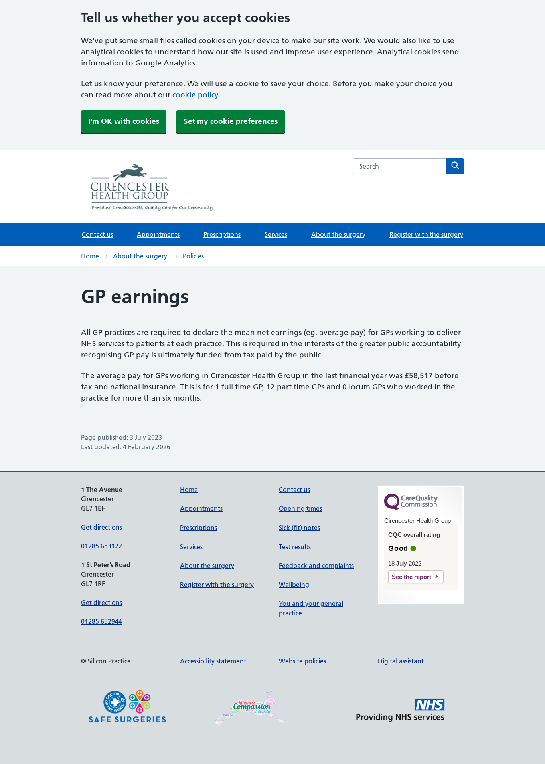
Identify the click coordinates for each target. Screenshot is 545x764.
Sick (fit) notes (299, 528)
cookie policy (195, 94)
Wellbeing (294, 585)
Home (90, 256)
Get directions (101, 527)
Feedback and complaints (316, 566)
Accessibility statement (213, 661)
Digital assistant (401, 661)
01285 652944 (101, 621)
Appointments (158, 234)
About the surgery (338, 234)
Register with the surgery (426, 234)
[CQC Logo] (411, 508)
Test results (295, 547)
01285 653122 (101, 546)
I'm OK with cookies (123, 121)
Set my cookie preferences (231, 121)
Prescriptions (222, 234)
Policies (193, 256)
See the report (411, 576)
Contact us (97, 234)
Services (276, 234)
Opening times (300, 508)
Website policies (302, 661)
